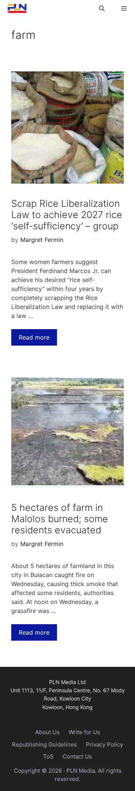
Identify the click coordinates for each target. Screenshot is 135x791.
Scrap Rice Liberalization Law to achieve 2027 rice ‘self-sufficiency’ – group (66, 215)
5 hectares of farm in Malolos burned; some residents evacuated (59, 519)
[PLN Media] (15, 8)
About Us (47, 732)
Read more (34, 337)
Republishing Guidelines (44, 744)
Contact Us (77, 756)
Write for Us (84, 732)
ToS (48, 756)
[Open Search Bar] (101, 8)
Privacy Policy (104, 744)
